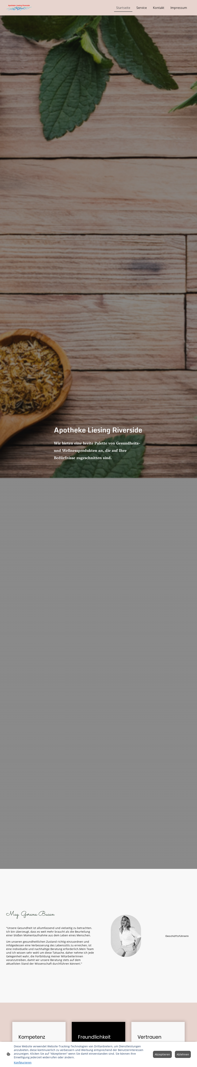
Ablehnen (183, 1054)
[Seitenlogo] (19, 8)
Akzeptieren (162, 1054)
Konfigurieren (23, 1062)
